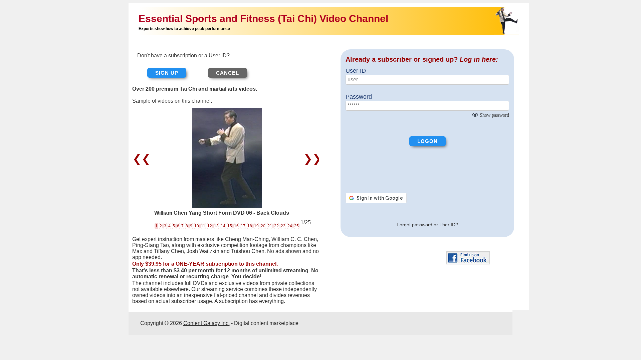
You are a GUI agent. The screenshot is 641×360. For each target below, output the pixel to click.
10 (196, 226)
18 (249, 226)
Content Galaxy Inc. (206, 323)
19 (256, 226)
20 (263, 226)
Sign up (166, 73)
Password (359, 96)
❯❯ (311, 159)
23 (283, 226)
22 (276, 226)
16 (236, 226)
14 (223, 226)
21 (269, 226)
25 (296, 226)
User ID (356, 70)
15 (229, 226)
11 (203, 226)
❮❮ (143, 159)
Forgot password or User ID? (427, 224)
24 (289, 226)
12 (209, 226)
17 (243, 226)
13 (216, 226)
